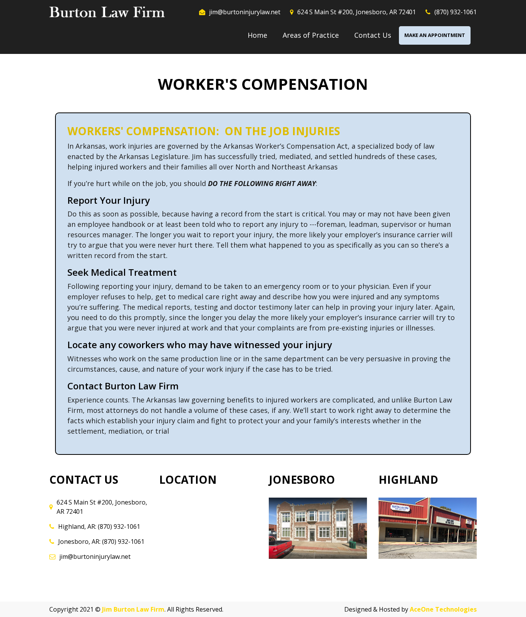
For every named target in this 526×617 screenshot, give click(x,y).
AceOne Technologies (443, 609)
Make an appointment (434, 35)
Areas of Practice (311, 35)
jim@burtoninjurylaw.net (244, 12)
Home (257, 35)
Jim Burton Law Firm (133, 609)
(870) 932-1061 (455, 12)
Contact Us (372, 35)
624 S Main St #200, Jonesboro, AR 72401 (356, 12)
